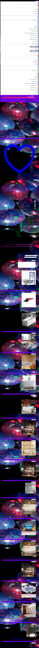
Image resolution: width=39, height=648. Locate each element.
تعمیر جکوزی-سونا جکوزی (25, 188)
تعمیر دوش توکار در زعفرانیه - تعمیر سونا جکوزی (24, 189)
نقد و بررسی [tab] (34, 237)
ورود (38, 45)
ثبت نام (36, 45)
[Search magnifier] (38, 5)
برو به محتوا (37, 0)
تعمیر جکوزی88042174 (18, 188)
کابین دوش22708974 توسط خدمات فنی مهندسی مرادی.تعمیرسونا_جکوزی (12, 191)
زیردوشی (32, 191)
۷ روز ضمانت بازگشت (31, 201)
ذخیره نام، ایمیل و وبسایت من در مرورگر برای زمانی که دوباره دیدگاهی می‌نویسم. (27, 259)
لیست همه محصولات (31, 96)
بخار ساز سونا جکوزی (10, 185)
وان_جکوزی (27, 192)
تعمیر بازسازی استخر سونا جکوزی (22, 186)
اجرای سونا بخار (15, 185)
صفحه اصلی (32, 95)
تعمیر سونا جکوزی (36, 190)
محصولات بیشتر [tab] (34, 239)
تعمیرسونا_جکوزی (36, 191)
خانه (38, 102)
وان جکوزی (31, 192)
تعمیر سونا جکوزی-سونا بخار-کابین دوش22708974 (9, 190)
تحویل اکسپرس (32, 207)
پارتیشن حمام (5, 185)
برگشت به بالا (37, 644)
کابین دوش (24, 191)
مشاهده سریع (33, 292)
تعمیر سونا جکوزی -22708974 (30, 190)
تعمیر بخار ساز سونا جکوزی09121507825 (12, 186)
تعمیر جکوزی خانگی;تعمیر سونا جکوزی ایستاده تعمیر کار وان (23, 187)
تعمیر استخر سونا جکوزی (29, 186)
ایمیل (38, 257)
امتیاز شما (37, 260)
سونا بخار (29, 191)
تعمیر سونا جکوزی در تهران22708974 (20, 190)
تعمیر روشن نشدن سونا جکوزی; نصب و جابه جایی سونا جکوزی (9, 189)
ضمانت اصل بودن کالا (31, 205)
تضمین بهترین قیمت (31, 209)
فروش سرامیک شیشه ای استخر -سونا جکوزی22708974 (30, 102)
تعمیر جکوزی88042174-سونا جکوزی (10, 188)
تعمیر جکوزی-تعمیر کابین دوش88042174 (10, 187)
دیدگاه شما (37, 267)
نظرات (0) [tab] (34, 238)
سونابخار (27, 191)
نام (38, 255)
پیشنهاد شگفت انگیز (31, 97)
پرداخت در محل (32, 203)
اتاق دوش (19, 185)
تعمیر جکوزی (33, 187)
